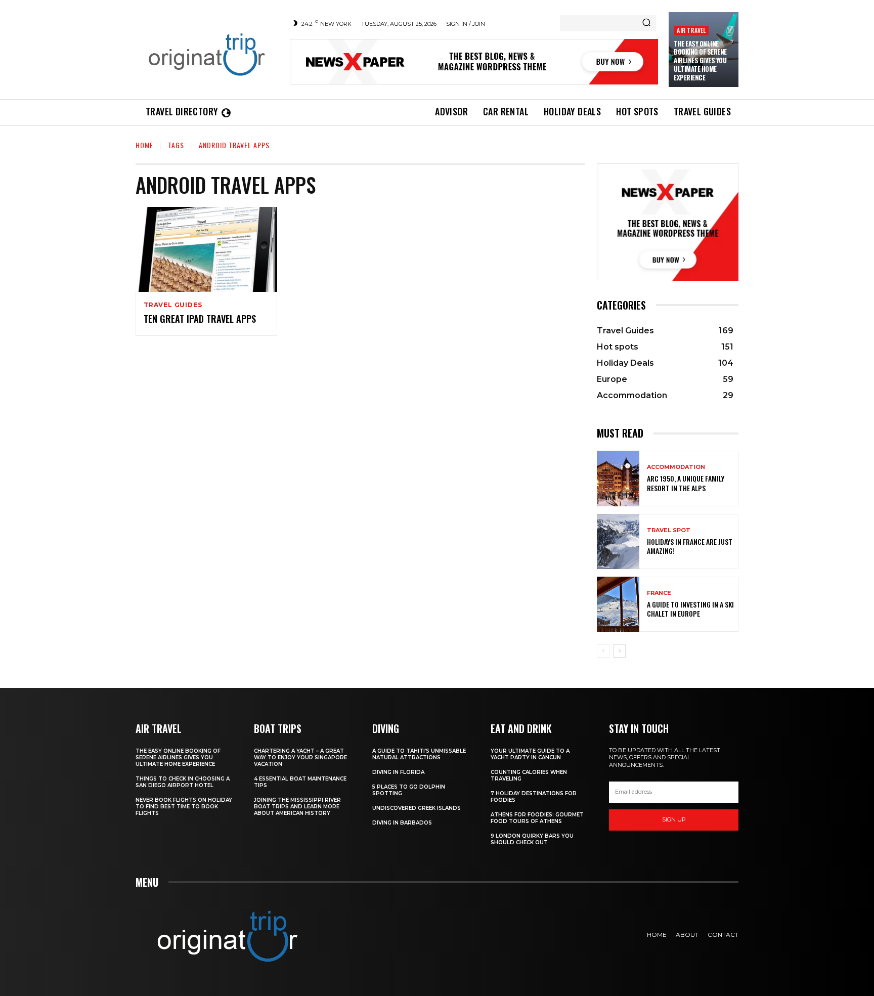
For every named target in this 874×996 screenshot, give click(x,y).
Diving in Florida (398, 772)
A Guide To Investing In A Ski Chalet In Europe (690, 609)
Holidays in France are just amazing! (689, 546)
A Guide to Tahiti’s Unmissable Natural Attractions (419, 754)
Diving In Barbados (402, 822)
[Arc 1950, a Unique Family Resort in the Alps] (618, 478)
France (659, 593)
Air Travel (691, 30)
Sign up (674, 819)
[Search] (646, 23)
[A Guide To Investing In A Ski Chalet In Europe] (618, 604)
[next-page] (619, 651)
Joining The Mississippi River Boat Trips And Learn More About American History (297, 806)
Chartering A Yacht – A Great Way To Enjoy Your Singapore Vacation (300, 757)
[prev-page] (603, 651)
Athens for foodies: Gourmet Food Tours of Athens (537, 818)
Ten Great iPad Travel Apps (200, 318)
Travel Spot (668, 530)
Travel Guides (173, 305)
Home (144, 145)
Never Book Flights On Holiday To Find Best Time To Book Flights (184, 806)
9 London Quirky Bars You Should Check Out (532, 839)
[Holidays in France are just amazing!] (618, 541)
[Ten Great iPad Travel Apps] (206, 249)
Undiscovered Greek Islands (416, 808)
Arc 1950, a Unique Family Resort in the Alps (685, 483)
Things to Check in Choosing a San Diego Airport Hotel (183, 782)
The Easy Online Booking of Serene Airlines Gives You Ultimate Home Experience (700, 60)
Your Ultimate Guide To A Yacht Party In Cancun (530, 754)
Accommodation (676, 467)
